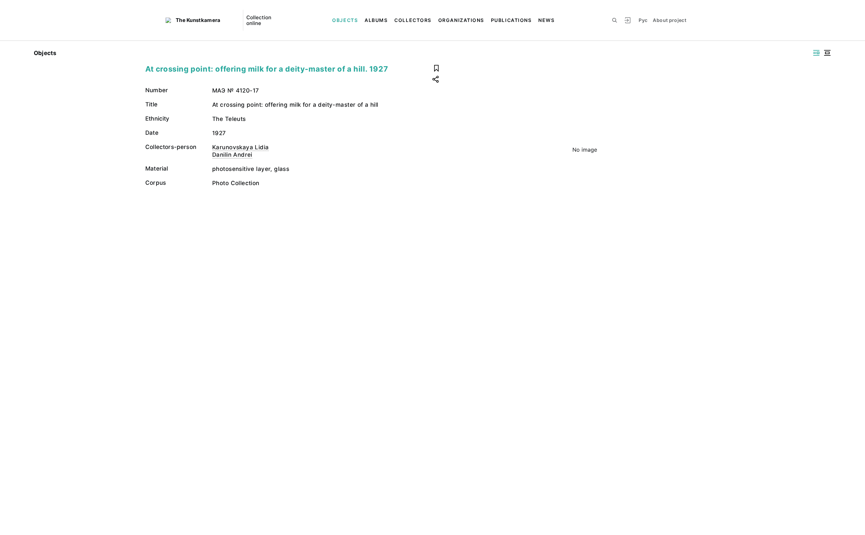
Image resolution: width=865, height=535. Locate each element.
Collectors (412, 20)
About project (669, 20)
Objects (345, 20)
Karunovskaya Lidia (240, 147)
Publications (511, 20)
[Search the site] (614, 20)
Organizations (461, 20)
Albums (376, 20)
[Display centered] (827, 53)
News (546, 20)
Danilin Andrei (232, 154)
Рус (643, 20)
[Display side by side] (816, 53)
